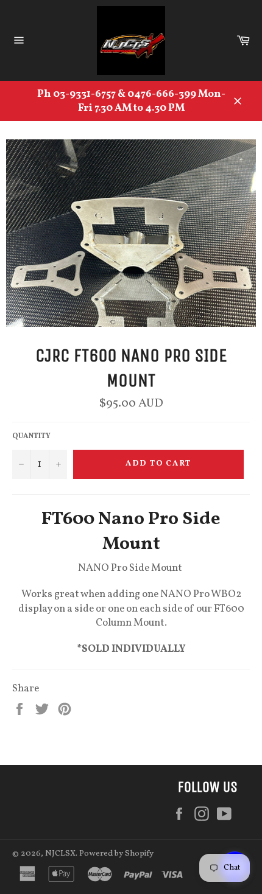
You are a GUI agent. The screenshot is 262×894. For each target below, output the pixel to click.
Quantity (31, 436)
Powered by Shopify (116, 853)
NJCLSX (60, 853)
